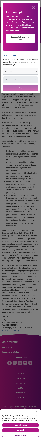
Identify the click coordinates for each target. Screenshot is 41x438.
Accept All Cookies (20, 425)
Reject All (20, 430)
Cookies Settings (20, 435)
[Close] (33, 7)
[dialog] (20, 219)
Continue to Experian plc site (20, 38)
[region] (20, 423)
